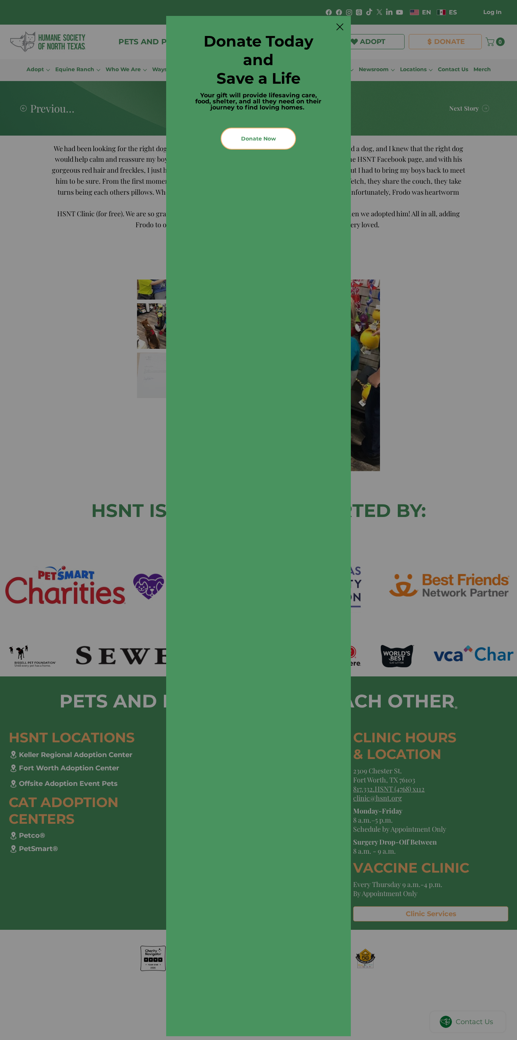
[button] (339, 27)
